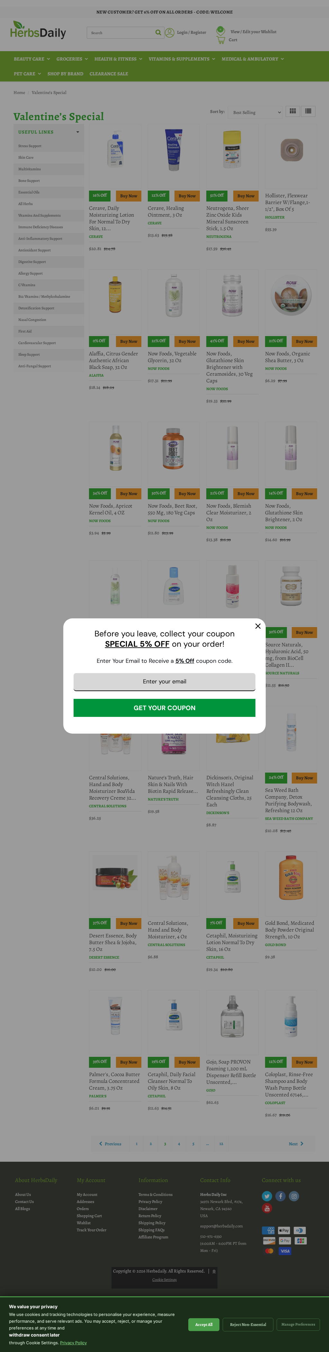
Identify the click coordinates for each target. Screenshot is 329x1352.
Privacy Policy (73, 1342)
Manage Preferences (298, 1324)
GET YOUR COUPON (165, 708)
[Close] (258, 626)
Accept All (203, 1324)
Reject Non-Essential (248, 1324)
